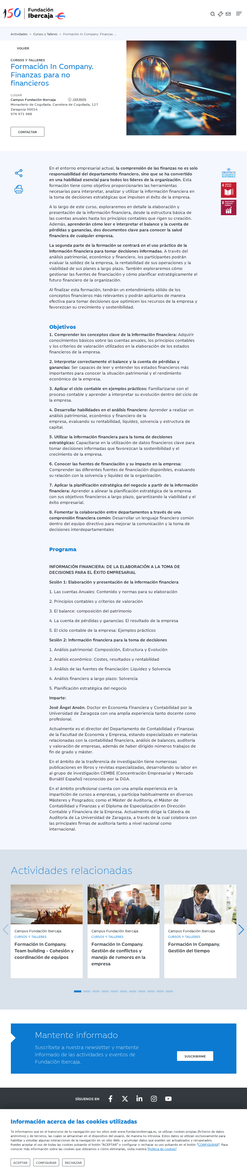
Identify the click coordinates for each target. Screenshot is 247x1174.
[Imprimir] (19, 189)
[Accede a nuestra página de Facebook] (110, 1098)
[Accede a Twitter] (125, 1098)
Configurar (46, 1162)
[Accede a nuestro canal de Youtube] (168, 1098)
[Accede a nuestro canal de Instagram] (154, 1098)
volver (23, 48)
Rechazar (73, 1162)
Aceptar (20, 1162)
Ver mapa (79, 99)
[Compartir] (19, 173)
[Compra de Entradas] (220, 13)
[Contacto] (228, 13)
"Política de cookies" (161, 1149)
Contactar (27, 132)
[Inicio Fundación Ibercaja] (34, 13)
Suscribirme (195, 1056)
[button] (77, 991)
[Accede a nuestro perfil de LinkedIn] (139, 1098)
